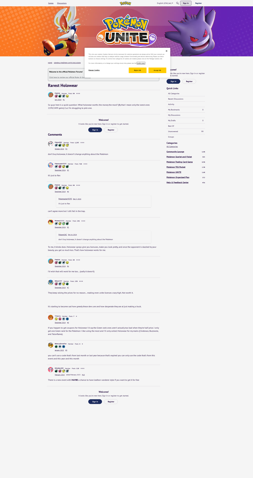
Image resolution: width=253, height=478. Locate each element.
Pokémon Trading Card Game (186, 162)
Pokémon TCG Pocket (186, 167)
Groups (171, 137)
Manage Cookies (94, 70)
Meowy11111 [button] (59, 221)
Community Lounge (186, 151)
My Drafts (185, 120)
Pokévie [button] (57, 93)
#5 (68, 227)
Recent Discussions (175, 99)
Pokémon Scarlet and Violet (186, 156)
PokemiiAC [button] (58, 142)
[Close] (166, 51)
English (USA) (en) (164, 3)
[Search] (177, 3)
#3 (68, 170)
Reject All (137, 70)
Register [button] (111, 130)
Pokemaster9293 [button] (60, 164)
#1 (64, 100)
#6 (68, 266)
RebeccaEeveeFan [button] (61, 344)
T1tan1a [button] (58, 316)
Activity (171, 104)
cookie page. (141, 63)
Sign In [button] (95, 130)
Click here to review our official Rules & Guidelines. (70, 77)
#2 (66, 149)
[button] (50, 94)
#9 (66, 350)
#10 (83, 375)
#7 (68, 288)
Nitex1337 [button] (58, 281)
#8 (68, 323)
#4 (68, 192)
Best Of (171, 126)
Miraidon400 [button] (59, 368)
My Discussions (174, 115)
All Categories (173, 93)
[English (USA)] (125, 3)
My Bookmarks (185, 110)
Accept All (157, 70)
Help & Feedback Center (186, 182)
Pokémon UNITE (186, 172)
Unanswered (185, 131)
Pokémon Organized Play (186, 177)
